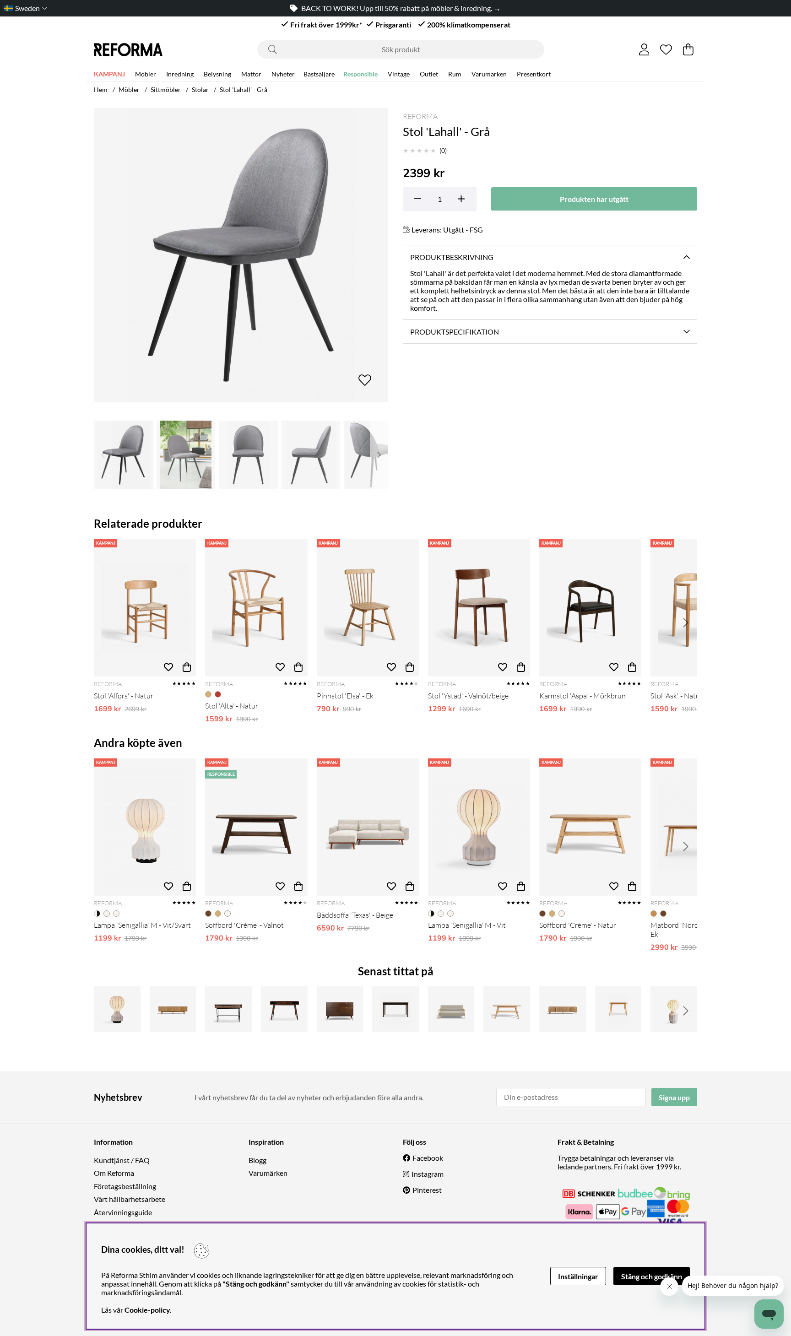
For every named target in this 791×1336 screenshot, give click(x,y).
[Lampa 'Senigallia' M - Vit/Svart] (145, 827)
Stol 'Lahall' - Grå (243, 89)
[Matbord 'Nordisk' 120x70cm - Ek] (618, 1009)
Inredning (180, 74)
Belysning (217, 74)
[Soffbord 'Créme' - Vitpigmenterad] (506, 1009)
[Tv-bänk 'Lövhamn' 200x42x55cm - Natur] (562, 1009)
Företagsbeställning (125, 1186)
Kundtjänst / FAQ (122, 1160)
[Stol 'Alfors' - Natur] (145, 607)
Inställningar (578, 1276)
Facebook (427, 1157)
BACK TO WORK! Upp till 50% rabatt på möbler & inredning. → (401, 8)
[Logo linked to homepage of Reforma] (128, 49)
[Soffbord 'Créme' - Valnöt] (256, 827)
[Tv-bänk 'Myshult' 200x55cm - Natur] (173, 1009)
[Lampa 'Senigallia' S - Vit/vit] (673, 1009)
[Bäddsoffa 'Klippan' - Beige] (451, 1009)
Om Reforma (114, 1172)
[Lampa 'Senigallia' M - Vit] (479, 827)
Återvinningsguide (123, 1212)
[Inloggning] (644, 49)
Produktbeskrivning (451, 257)
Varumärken (489, 74)
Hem (101, 89)
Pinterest (427, 1189)
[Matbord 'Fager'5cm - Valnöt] (395, 1009)
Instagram (428, 1173)
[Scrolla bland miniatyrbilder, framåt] (379, 455)
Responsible (360, 74)
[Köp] (187, 667)
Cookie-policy (147, 1309)
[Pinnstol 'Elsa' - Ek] (368, 607)
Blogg (257, 1160)
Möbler (145, 74)
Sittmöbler (166, 89)
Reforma (420, 116)
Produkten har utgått (594, 199)
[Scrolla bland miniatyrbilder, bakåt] (103, 455)
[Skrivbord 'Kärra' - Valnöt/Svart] (228, 1009)
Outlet (429, 74)
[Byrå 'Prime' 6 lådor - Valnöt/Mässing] (340, 1009)
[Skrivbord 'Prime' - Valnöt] (284, 1009)
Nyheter (283, 74)
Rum (454, 74)
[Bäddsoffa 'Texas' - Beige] (368, 827)
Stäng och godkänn (651, 1276)
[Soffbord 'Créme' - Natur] (590, 827)
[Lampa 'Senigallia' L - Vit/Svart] (117, 1009)
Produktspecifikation (454, 331)
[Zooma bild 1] (241, 255)
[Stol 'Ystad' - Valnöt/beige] (479, 607)
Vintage (399, 74)
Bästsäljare (319, 74)
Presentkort (534, 74)
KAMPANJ (109, 74)
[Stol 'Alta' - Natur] (256, 607)
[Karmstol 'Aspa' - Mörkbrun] (590, 607)
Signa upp (674, 1097)
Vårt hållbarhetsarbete (129, 1199)
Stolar (200, 89)
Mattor (251, 74)
